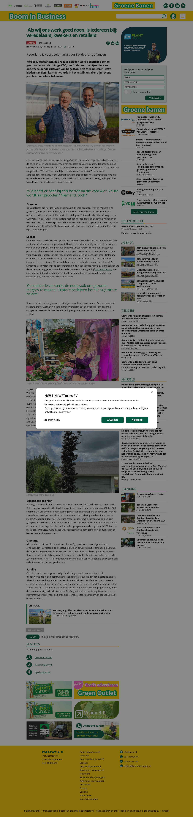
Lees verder (64, 411)
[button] (52, 420)
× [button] (152, 392)
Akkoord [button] (137, 420)
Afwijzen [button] (112, 420)
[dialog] (96, 408)
